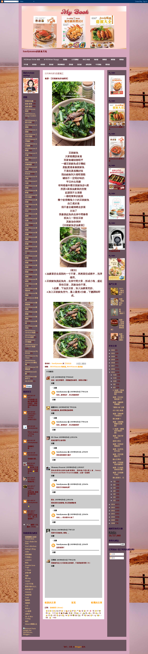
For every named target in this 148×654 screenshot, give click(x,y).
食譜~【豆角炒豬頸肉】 (118, 445)
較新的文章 (50, 602)
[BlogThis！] (79, 364)
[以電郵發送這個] (77, 364)
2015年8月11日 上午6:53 (79, 452)
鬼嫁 (26, 576)
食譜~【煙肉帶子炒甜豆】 (118, 415)
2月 (114, 497)
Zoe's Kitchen (30, 546)
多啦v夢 (28, 573)
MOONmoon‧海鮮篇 (58, 367)
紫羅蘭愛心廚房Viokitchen (30, 538)
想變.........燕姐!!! (122, 311)
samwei (28, 560)
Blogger (78, 647)
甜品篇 (79, 65)
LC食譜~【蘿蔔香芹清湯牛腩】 (118, 431)
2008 (113, 523)
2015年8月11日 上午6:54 (79, 484)
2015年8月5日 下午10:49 (64, 377)
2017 (113, 366)
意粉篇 (51, 65)
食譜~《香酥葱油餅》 (121, 302)
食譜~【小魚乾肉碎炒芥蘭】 (118, 468)
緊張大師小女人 (30, 586)
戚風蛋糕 (88, 65)
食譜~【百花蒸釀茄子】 (118, 455)
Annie (27, 581)
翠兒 (26, 563)
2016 (113, 369)
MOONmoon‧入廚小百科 (31, 121)
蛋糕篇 (71, 65)
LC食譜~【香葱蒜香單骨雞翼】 (118, 392)
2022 (113, 350)
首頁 (73, 602)
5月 (114, 488)
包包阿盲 (28, 595)
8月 (114, 387)
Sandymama (61, 392)
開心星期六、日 (118, 478)
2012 (113, 511)
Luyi (27, 597)
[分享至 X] (81, 364)
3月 (114, 494)
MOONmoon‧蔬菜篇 (75, 367)
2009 (113, 520)
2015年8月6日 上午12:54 (68, 437)
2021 (113, 353)
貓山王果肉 (117, 459)
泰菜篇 (34, 65)
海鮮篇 (96, 60)
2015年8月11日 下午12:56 (66, 560)
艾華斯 (53, 560)
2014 (113, 504)
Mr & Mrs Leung (29, 617)
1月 (114, 500)
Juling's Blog (30, 549)
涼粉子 (27, 614)
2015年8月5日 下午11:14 (67, 407)
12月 (115, 375)
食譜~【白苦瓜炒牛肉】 (118, 450)
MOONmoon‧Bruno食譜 (30, 336)
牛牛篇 (26, 65)
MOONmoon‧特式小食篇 (31, 196)
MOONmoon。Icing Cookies (31, 115)
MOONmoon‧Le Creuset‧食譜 (31, 345)
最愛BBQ (54, 407)
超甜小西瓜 (117, 441)
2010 (113, 517)
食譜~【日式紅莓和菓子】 (118, 398)
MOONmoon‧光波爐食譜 (31, 163)
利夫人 (27, 608)
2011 (113, 514)
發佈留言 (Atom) (56, 608)
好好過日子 (29, 589)
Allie (27, 552)
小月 (52, 377)
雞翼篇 (113, 60)
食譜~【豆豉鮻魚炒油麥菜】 (118, 463)
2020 (113, 356)
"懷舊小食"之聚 (118, 407)
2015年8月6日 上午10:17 (75, 467)
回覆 (52, 383)
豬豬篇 (121, 60)
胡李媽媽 (28, 554)
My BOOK (29, 381)
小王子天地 (29, 584)
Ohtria (54, 530)
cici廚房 (28, 611)
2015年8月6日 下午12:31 (79, 392)
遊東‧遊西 (28, 106)
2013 (113, 507)
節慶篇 (65, 60)
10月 (115, 381)
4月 (114, 491)
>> (37, 527)
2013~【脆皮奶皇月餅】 (121, 291)
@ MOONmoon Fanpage (51, 60)
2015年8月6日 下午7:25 (66, 530)
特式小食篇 (86, 60)
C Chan (28, 570)
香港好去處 (29, 101)
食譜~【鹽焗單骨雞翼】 (118, 403)
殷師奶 (27, 600)
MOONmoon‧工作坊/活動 (31, 135)
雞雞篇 (104, 60)
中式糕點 (98, 65)
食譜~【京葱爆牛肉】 (118, 473)
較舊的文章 (96, 602)
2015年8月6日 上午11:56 (64, 500)
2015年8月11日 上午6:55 (79, 544)
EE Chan (54, 437)
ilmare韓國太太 (31, 624)
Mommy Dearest (58, 467)
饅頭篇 (108, 65)
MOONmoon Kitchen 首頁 (32, 60)
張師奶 (27, 603)
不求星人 (28, 557)
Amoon (28, 592)
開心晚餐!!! (117, 419)
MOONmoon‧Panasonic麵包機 (31, 362)
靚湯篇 (43, 65)
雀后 (26, 621)
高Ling (28, 578)
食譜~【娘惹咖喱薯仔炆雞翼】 (118, 424)
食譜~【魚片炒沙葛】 (118, 437)
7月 (114, 482)
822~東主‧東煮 (118, 410)
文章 (113, 554)
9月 (114, 384)
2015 (113, 372)
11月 (115, 378)
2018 (113, 363)
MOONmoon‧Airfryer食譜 (30, 331)
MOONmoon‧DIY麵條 (30, 341)
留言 (113, 558)
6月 (114, 485)
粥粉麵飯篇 (61, 65)
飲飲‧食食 (28, 104)
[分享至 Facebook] (83, 364)
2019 (113, 360)
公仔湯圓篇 (75, 60)
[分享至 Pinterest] (85, 364)
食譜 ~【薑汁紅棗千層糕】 (121, 337)
